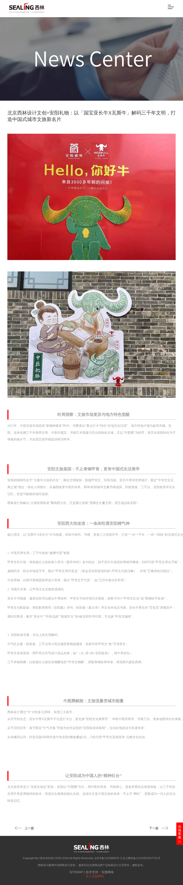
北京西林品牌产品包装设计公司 (105, 865)
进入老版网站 (94, 876)
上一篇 (29, 828)
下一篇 (153, 828)
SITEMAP (76, 872)
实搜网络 (107, 872)
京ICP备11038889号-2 (108, 858)
